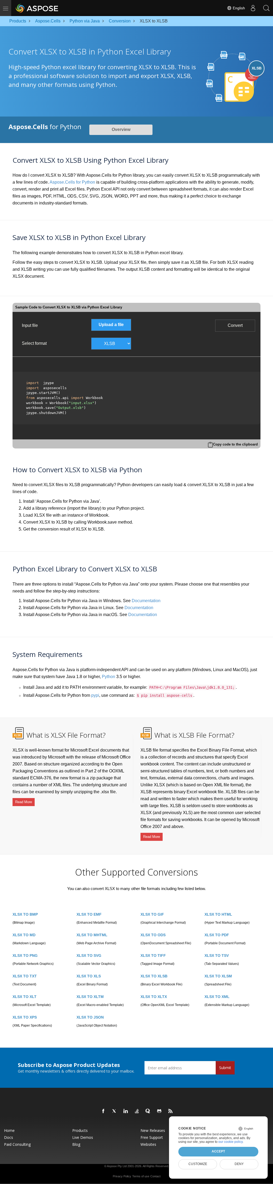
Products (80, 1130)
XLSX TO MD (24, 935)
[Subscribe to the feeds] (170, 1111)
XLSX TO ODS (153, 935)
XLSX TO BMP (25, 914)
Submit (225, 1067)
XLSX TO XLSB (153, 976)
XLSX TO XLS (89, 976)
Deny (239, 1164)
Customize (197, 1164)
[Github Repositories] (159, 1111)
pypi (95, 695)
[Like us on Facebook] (103, 1111)
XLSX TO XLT (25, 997)
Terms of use (140, 1176)
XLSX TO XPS (25, 1017)
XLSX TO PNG (25, 955)
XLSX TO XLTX (153, 997)
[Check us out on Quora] (148, 1111)
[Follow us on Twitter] (114, 1111)
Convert (235, 325)
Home (9, 1130)
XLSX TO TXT (25, 976)
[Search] (266, 8)
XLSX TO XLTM (90, 997)
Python (108, 676)
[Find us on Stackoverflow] (137, 1111)
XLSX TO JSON (90, 1017)
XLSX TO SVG (89, 955)
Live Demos (82, 1137)
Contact (155, 1176)
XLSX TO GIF (152, 914)
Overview (121, 129)
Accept (218, 1151)
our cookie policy (230, 1142)
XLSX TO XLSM (218, 976)
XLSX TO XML (217, 997)
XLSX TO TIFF (153, 955)
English (238, 8)
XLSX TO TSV (216, 955)
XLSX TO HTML (218, 914)
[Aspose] (37, 8)
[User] (253, 8)
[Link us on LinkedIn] (125, 1111)
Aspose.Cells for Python (72, 182)
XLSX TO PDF (216, 935)
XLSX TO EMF (89, 914)
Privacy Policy (122, 1176)
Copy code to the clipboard (235, 444)
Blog (76, 1144)
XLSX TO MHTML (92, 935)
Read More (23, 802)
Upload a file (111, 324)
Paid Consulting (17, 1144)
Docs (8, 1137)
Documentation (146, 600)
